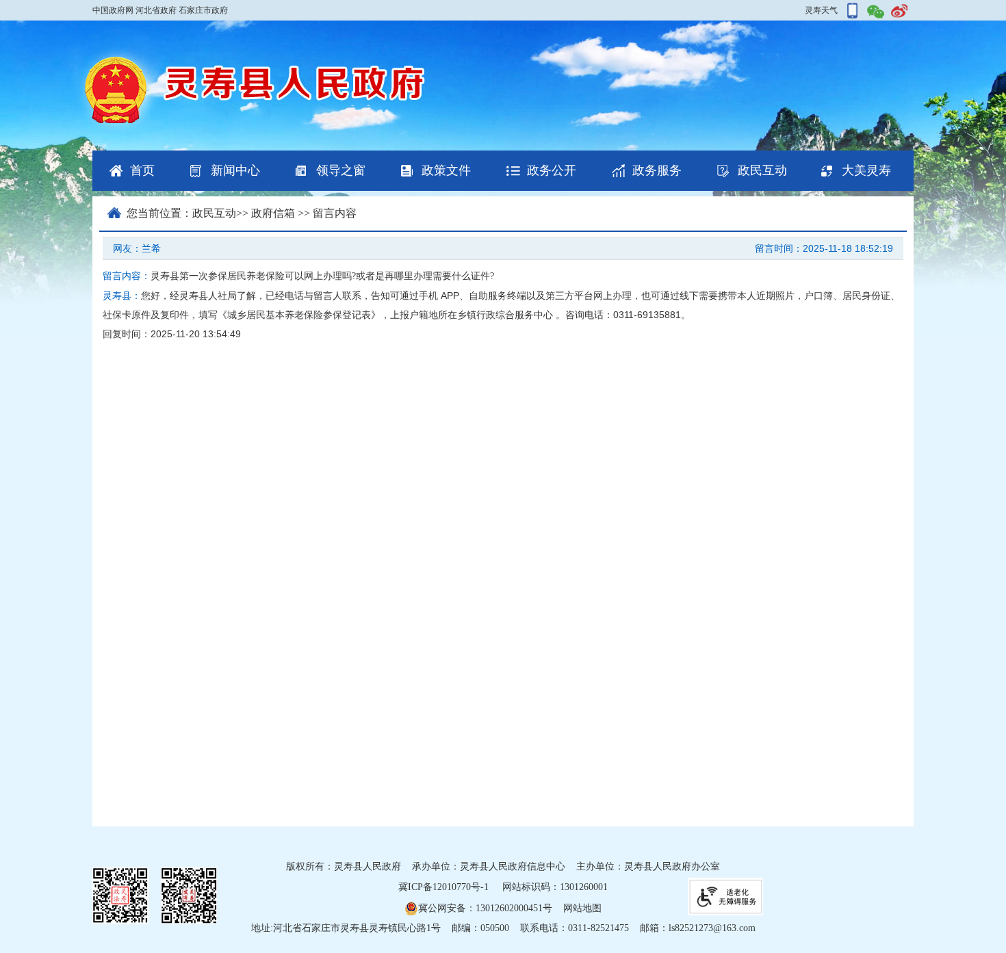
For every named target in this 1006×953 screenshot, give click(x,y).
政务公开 (551, 170)
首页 (142, 170)
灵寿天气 (821, 10)
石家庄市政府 (203, 10)
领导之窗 (340, 170)
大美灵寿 (866, 170)
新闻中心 (235, 170)
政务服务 (657, 170)
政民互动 (762, 170)
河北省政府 (156, 10)
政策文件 (446, 170)
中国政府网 (112, 10)
